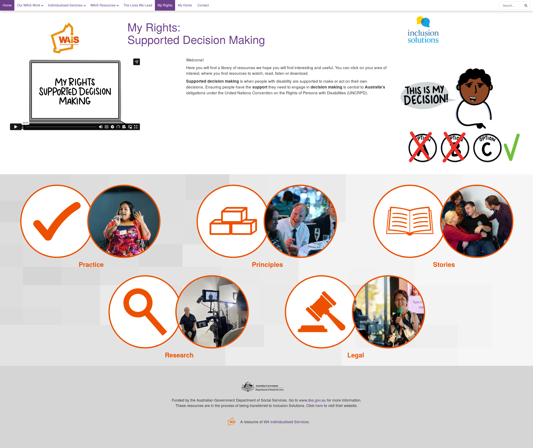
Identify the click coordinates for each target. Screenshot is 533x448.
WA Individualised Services (286, 421)
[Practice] (90, 256)
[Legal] (355, 347)
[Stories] (443, 256)
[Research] (178, 347)
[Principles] (267, 256)
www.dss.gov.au (312, 400)
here (319, 405)
